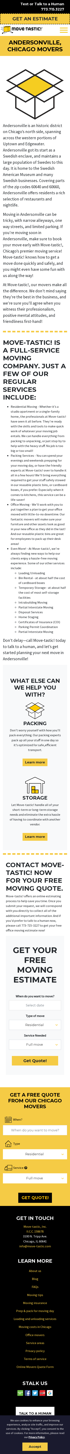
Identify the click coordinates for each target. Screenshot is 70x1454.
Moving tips (35, 1295)
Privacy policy (35, 1351)
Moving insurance (35, 1303)
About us (35, 1271)
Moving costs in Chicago (35, 1327)
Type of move (35, 1016)
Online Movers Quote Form (35, 1367)
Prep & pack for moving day (35, 1311)
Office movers (35, 1335)
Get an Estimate (35, 19)
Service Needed (35, 1035)
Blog (35, 1279)
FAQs (35, 1287)
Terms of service (35, 1359)
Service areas (35, 1343)
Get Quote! (35, 1060)
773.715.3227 (52, 9)
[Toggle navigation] (64, 30)
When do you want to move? (35, 996)
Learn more (35, 762)
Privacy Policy (37, 1437)
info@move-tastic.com (35, 1246)
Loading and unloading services (35, 1319)
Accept (35, 1447)
